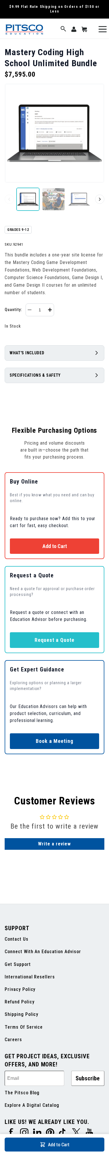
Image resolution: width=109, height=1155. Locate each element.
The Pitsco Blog (22, 1092)
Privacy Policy (20, 989)
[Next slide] (99, 199)
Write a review (54, 844)
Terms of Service (24, 1027)
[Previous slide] (9, 199)
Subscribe (88, 1078)
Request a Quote (54, 640)
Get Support (18, 964)
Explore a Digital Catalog (32, 1105)
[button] (63, 29)
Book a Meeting (54, 741)
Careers (13, 1039)
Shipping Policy (21, 1014)
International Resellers (30, 977)
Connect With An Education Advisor (43, 951)
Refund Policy (19, 1002)
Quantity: (13, 309)
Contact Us (16, 939)
